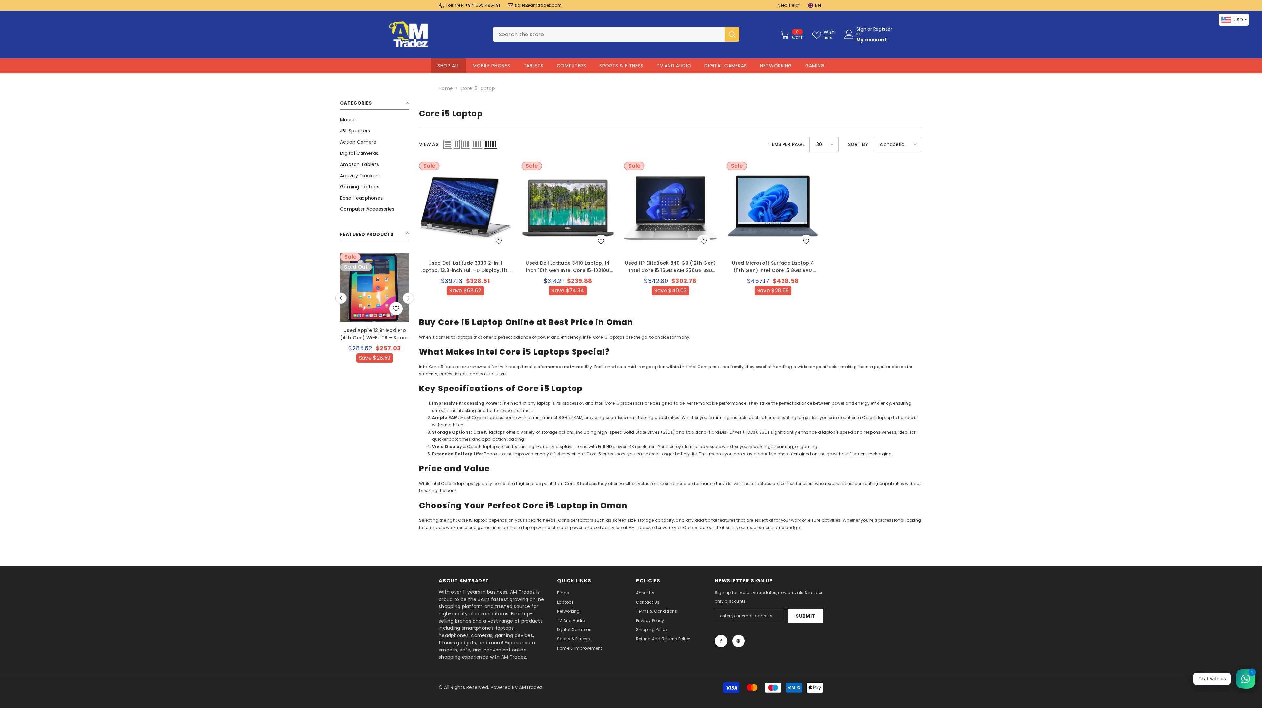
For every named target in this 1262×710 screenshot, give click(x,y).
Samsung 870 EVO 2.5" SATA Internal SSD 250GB (374, 334)
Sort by (858, 144)
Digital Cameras (725, 65)
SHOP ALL (448, 65)
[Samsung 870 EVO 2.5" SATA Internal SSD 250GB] (374, 287)
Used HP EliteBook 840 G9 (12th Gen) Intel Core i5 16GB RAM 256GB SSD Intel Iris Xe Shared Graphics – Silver (670, 267)
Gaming (815, 65)
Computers (571, 65)
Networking (776, 65)
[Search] (616, 34)
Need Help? (789, 5)
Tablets (534, 65)
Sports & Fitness (621, 65)
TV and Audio (674, 65)
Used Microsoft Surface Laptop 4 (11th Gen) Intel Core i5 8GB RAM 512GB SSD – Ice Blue (773, 267)
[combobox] (609, 34)
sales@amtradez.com (538, 5)
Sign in (861, 31)
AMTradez (530, 687)
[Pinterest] (738, 641)
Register (882, 29)
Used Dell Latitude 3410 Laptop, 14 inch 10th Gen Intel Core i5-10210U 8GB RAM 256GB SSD (568, 267)
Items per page (786, 144)
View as (428, 144)
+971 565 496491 (482, 5)
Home (446, 88)
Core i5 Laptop (477, 88)
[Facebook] (721, 641)
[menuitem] (374, 119)
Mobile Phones (491, 65)
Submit (805, 616)
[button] (408, 298)
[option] (374, 321)
